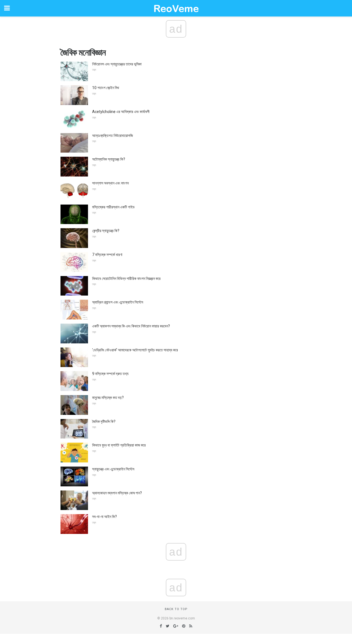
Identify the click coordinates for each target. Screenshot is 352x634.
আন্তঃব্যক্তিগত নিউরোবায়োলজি (112, 135)
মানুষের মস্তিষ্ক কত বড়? (108, 397)
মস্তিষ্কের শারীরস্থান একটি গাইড (113, 207)
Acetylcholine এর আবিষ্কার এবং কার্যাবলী (121, 111)
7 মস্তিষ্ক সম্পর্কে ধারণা (107, 254)
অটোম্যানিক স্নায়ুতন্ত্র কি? (108, 159)
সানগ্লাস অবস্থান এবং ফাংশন (110, 183)
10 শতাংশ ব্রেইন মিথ (105, 88)
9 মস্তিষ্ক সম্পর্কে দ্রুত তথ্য (110, 373)
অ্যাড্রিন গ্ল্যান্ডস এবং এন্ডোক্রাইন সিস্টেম (117, 302)
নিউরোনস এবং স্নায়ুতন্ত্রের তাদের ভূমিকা (117, 64)
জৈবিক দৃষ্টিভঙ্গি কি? (104, 421)
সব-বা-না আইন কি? (104, 516)
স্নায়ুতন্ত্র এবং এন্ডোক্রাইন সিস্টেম (113, 469)
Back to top (176, 609)
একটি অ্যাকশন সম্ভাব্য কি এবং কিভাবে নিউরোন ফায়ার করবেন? (131, 326)
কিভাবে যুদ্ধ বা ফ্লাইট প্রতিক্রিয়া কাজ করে (119, 445)
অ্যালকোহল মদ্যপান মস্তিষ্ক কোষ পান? (117, 493)
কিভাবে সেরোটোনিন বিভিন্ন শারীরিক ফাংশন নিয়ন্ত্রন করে (126, 278)
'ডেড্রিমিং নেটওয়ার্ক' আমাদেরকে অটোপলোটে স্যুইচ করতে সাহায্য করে (135, 350)
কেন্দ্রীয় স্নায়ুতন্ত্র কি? (105, 230)
